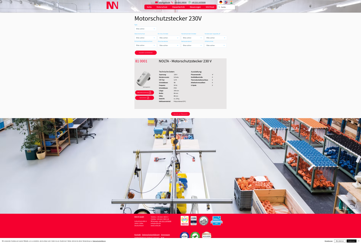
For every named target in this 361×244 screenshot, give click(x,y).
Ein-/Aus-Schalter (163, 33)
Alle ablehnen (340, 241)
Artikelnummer (209, 41)
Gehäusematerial (186, 41)
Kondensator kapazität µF (212, 33)
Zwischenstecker (163, 41)
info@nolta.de (156, 223)
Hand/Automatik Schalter (188, 33)
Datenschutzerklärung (99, 241)
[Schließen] (359, 240)
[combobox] (216, 45)
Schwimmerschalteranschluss (143, 41)
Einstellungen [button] (329, 241)
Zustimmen (351, 241)
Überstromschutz (139, 33)
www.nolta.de (156, 225)
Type (135, 24)
